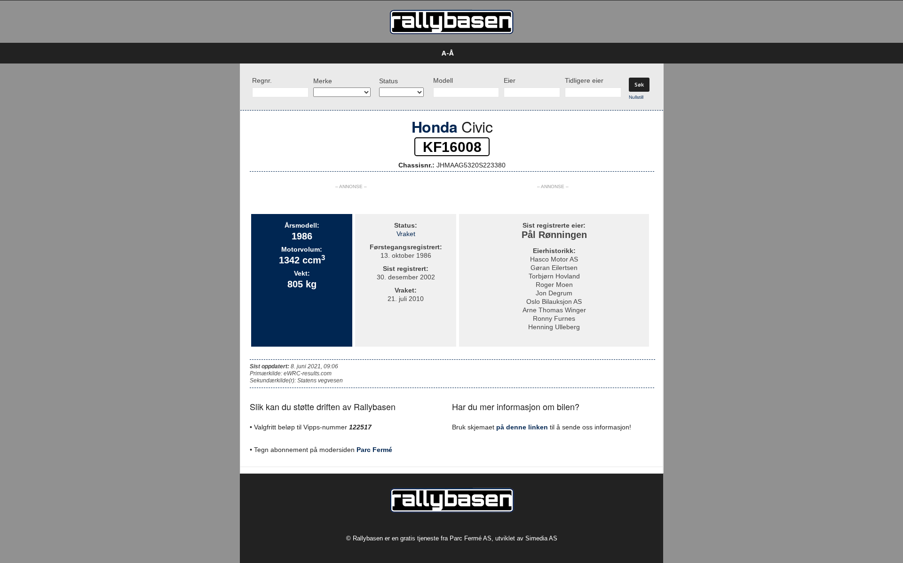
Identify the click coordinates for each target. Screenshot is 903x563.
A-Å (448, 52)
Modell (443, 80)
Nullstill (636, 97)
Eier (509, 80)
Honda (435, 126)
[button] (677, 53)
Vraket (405, 234)
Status (388, 81)
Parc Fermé (374, 449)
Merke (322, 81)
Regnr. (262, 80)
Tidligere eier (584, 80)
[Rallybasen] (451, 21)
